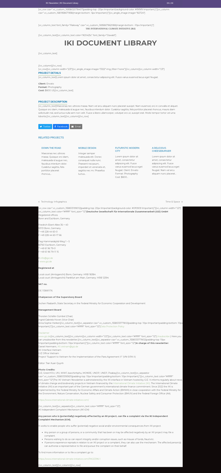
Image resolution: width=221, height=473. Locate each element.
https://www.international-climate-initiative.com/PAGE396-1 (69, 459)
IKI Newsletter (52, 3)
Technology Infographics (52, 202)
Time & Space (173, 202)
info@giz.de (46, 258)
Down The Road (51, 148)
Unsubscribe (163, 336)
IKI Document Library (69, 3)
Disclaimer (43, 333)
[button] (45, 126)
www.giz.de (46, 261)
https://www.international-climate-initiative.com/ (63, 400)
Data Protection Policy (112, 326)
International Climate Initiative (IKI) (131, 383)
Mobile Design (87, 148)
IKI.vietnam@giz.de (67, 346)
